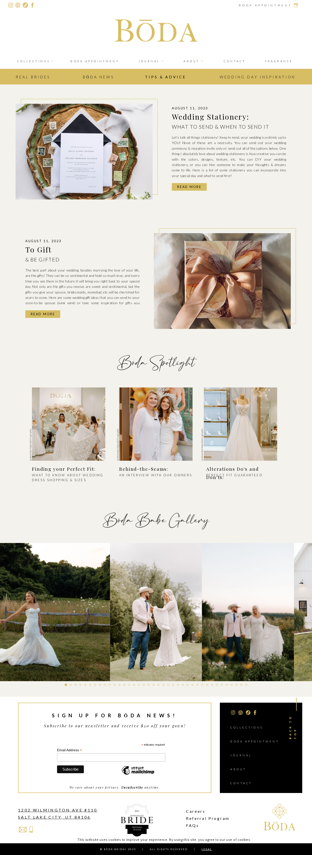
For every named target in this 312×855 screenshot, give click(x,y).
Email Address (69, 750)
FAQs (192, 825)
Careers (195, 811)
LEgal (207, 849)
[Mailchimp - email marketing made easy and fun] (138, 774)
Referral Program (208, 818)
